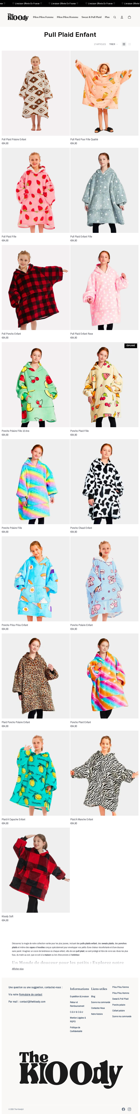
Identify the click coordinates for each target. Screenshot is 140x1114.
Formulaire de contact (30, 994)
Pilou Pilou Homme (120, 993)
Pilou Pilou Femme (120, 987)
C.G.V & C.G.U (76, 1011)
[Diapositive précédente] (7, 93)
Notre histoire (97, 1013)
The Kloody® (19, 1109)
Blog (93, 996)
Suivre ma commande (100, 1002)
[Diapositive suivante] (65, 93)
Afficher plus (18, 968)
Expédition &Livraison (79, 996)
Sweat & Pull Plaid (120, 998)
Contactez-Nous (98, 1008)
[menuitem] (43, 17)
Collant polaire (118, 1010)
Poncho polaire (118, 1004)
